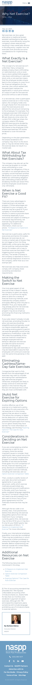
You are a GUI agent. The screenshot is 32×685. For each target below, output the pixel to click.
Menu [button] (25, 3)
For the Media (9, 672)
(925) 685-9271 (17, 657)
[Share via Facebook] (3, 31)
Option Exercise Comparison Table (15, 474)
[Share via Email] (12, 31)
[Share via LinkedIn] (9, 31)
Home (4, 17)
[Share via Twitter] (6, 31)
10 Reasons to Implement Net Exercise (13, 527)
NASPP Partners (21, 666)
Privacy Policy (22, 672)
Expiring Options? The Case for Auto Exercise (15, 430)
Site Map (22, 675)
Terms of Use (11, 675)
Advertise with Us (16, 669)
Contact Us (8, 666)
